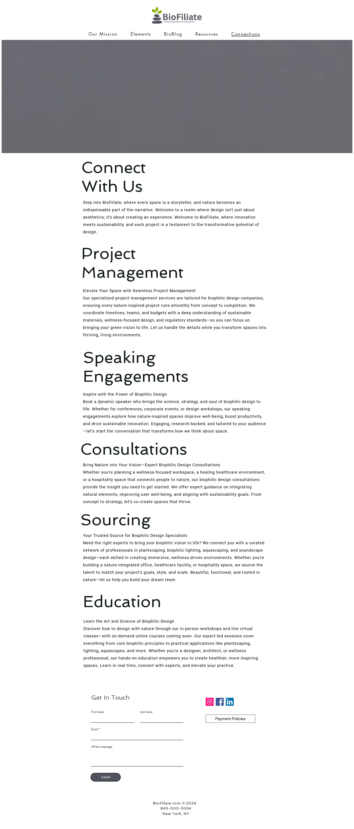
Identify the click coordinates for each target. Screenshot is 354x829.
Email (94, 729)
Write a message (101, 746)
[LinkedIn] (230, 702)
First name (97, 711)
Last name (146, 711)
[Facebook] (220, 702)
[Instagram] (210, 702)
